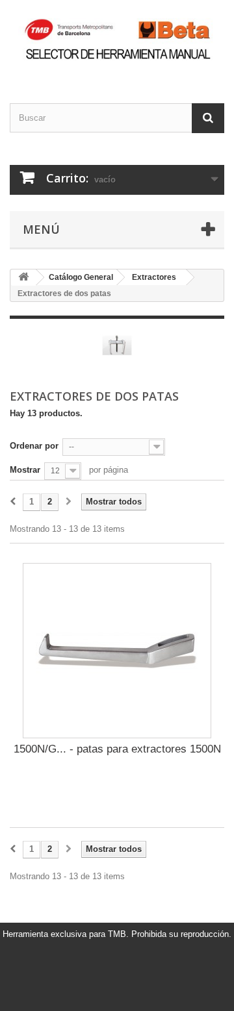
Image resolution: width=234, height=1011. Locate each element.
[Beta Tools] (117, 40)
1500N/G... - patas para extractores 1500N (117, 749)
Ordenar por (34, 446)
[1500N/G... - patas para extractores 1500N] (117, 650)
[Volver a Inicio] (23, 277)
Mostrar (25, 470)
